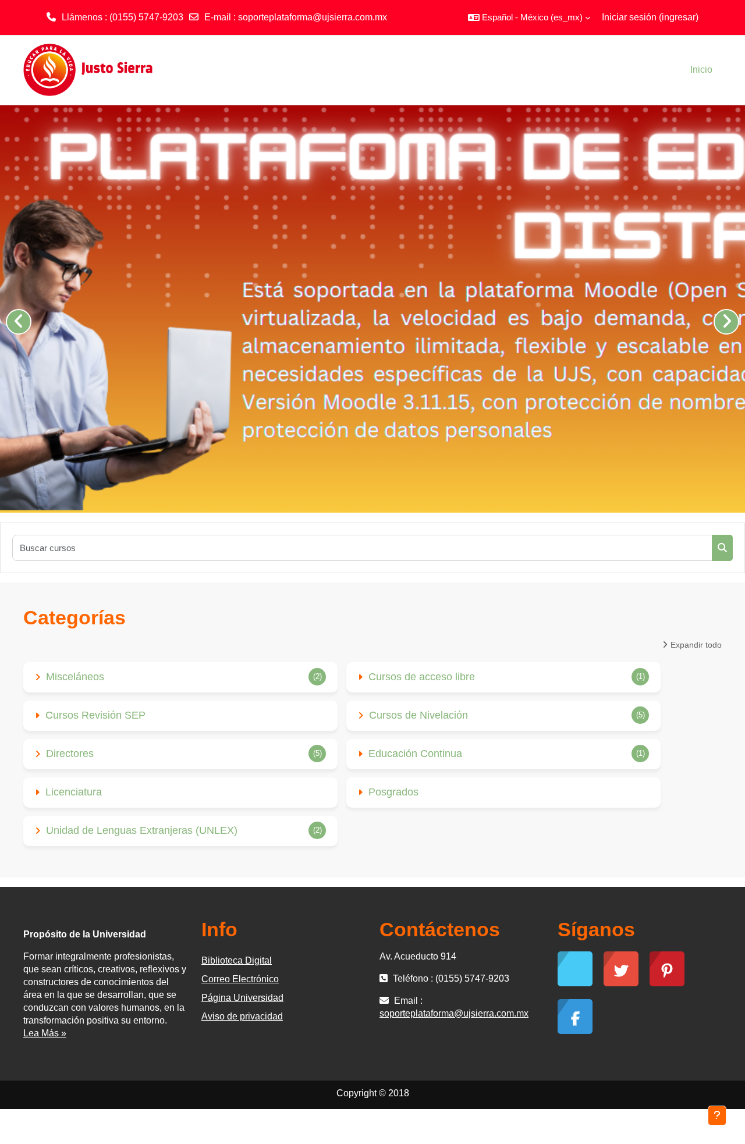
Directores (70, 753)
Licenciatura (73, 792)
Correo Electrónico (240, 979)
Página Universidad (242, 998)
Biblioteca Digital (236, 960)
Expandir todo (696, 644)
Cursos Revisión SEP (95, 715)
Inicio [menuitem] (701, 69)
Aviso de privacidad (242, 1016)
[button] (529, 17)
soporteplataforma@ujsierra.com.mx (312, 17)
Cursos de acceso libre (421, 677)
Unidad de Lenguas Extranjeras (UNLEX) (141, 830)
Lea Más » (44, 1033)
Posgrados (393, 792)
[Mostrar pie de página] (717, 1115)
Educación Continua (415, 753)
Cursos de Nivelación (418, 715)
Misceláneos (75, 677)
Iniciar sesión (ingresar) (650, 17)
